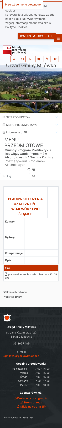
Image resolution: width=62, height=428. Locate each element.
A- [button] (30, 59)
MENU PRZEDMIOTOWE (22, 124)
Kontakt (10, 221)
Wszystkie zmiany (12, 297)
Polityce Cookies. (16, 27)
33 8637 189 (21, 343)
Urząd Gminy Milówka (31, 65)
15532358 (28, 417)
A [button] (14, 59)
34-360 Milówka (21, 336)
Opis (8, 260)
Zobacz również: (31, 392)
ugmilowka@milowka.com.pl (21, 356)
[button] (38, 59)
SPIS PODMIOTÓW (18, 117)
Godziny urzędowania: (31, 363)
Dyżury (10, 237)
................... (25, 190)
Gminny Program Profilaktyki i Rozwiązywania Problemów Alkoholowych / (28, 153)
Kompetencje (14, 253)
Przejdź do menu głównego (23, 4)
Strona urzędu (32, 402)
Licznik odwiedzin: (12, 417)
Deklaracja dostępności (32, 398)
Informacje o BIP (17, 132)
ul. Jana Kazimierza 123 (21, 332)
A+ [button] (22, 59)
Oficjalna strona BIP (32, 406)
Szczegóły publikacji (16, 292)
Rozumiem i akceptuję (36, 36)
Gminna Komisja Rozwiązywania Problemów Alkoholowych (29, 160)
